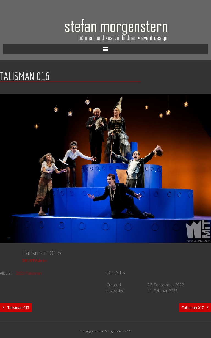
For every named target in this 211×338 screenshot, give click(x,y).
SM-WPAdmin (34, 260)
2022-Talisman (29, 273)
